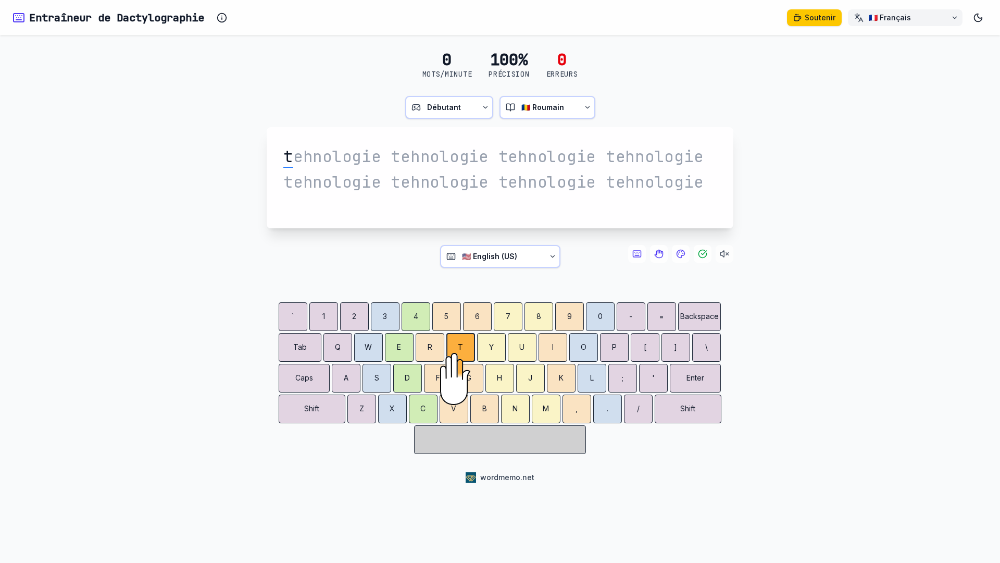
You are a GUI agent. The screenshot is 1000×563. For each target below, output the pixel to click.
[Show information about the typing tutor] (222, 17)
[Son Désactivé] (724, 254)
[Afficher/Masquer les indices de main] (659, 254)
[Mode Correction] (702, 254)
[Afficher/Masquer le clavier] (637, 254)
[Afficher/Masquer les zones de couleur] (681, 254)
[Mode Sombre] (978, 17)
